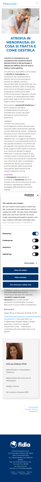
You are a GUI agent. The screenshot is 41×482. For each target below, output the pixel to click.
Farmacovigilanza (8, 427)
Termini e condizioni (25, 425)
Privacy (5, 425)
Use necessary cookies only (20, 285)
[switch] (35, 240)
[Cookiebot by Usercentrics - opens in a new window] (25, 195)
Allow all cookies (20, 270)
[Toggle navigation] (37, 3)
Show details (29, 263)
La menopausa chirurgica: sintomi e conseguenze (31, 409)
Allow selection (20, 277)
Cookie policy (13, 425)
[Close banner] (37, 195)
